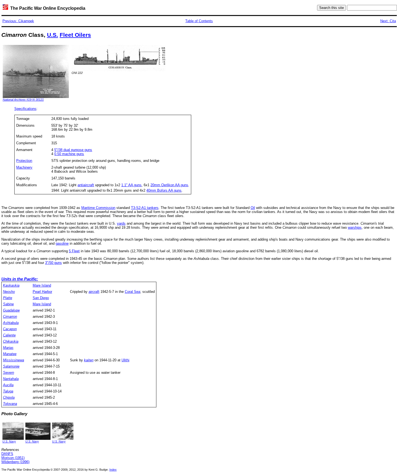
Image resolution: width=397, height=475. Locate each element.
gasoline (62, 243)
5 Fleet (74, 251)
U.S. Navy (9, 441)
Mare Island (42, 285)
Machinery (24, 167)
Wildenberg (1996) (15, 462)
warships (355, 227)
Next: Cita (388, 21)
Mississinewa (13, 360)
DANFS (7, 454)
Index (113, 469)
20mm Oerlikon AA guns (169, 185)
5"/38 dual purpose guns (73, 150)
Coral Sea (132, 292)
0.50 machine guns (69, 154)
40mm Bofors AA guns (163, 190)
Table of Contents (199, 21)
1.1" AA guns (131, 185)
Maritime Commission (98, 208)
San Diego (41, 298)
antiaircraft (86, 185)
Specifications (25, 109)
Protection (24, 161)
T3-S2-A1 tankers (145, 208)
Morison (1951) (13, 458)
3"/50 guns (53, 263)
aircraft (94, 292)
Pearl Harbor (42, 292)
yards (121, 223)
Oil (253, 208)
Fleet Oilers (75, 35)
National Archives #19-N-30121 (23, 99)
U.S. (52, 35)
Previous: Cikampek (18, 21)
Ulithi (125, 360)
